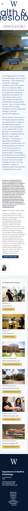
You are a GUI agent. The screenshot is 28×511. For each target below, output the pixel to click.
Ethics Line (13, 497)
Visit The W (14, 63)
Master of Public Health (10, 256)
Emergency (13, 500)
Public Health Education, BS (10, 388)
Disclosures (13, 494)
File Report (13, 495)
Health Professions (8, 333)
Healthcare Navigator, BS (10, 443)
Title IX (13, 498)
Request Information (14, 60)
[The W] (14, 4)
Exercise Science (7, 306)
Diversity (14, 505)
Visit (16, 26)
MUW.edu (13, 492)
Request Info (8, 26)
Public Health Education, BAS (11, 361)
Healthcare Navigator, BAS (10, 416)
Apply (22, 26)
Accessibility (13, 503)
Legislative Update (13, 502)
